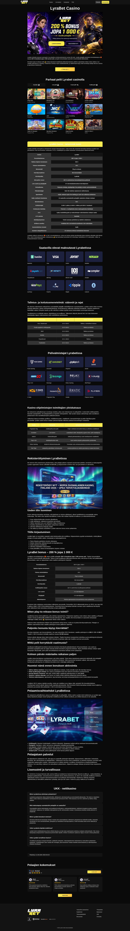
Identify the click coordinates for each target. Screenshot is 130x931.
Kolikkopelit (92, 84)
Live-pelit (54, 84)
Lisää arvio (94, 871)
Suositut (35, 84)
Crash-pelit (73, 84)
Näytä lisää (65, 895)
